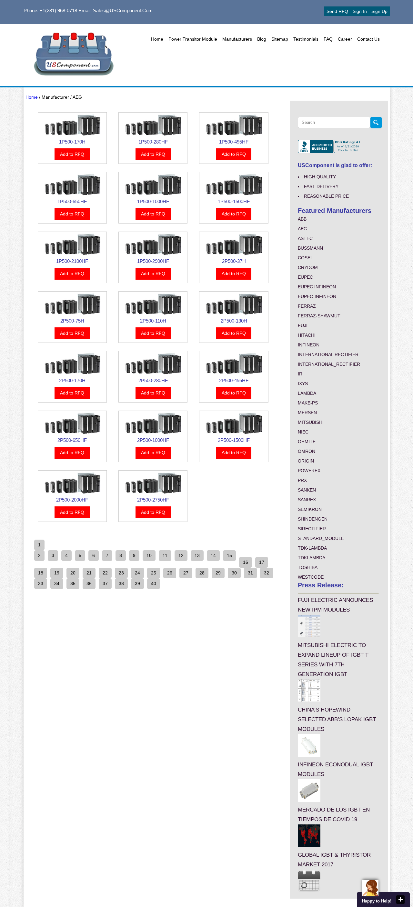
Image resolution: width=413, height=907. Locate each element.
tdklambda (311, 557)
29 (218, 572)
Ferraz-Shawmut (319, 315)
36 (89, 583)
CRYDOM (308, 267)
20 (73, 572)
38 (121, 583)
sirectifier (312, 528)
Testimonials (305, 39)
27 (185, 572)
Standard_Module (321, 538)
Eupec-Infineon (317, 296)
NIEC (303, 431)
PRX (302, 480)
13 (197, 555)
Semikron (310, 509)
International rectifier (328, 354)
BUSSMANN (310, 248)
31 (250, 572)
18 (40, 572)
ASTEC (305, 238)
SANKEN (307, 490)
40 (153, 583)
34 (56, 583)
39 (137, 583)
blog (261, 39)
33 (40, 583)
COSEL (305, 257)
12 (181, 555)
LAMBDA (307, 393)
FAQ (328, 39)
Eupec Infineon (317, 286)
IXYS (303, 383)
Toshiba (307, 567)
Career (345, 39)
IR (300, 373)
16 (245, 562)
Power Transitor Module (192, 39)
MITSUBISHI (311, 422)
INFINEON (308, 344)
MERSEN (307, 412)
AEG (302, 228)
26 (169, 572)
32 (266, 572)
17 (261, 562)
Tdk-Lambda (312, 548)
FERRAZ (307, 306)
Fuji (302, 325)
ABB (302, 219)
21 (89, 572)
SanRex (307, 499)
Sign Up (379, 11)
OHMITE (307, 441)
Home (157, 39)
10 (149, 555)
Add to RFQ (72, 154)
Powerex (309, 470)
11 (165, 555)
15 (229, 555)
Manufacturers (237, 39)
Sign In (360, 11)
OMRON (306, 451)
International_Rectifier (329, 364)
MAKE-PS (308, 402)
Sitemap (279, 39)
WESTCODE (311, 577)
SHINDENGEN (312, 519)
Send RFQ (337, 11)
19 (56, 572)
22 (105, 572)
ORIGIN (306, 460)
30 (234, 572)
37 (105, 583)
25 (153, 572)
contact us (368, 39)
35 (73, 583)
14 (213, 555)
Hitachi (307, 335)
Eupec (305, 277)
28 (202, 572)
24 (137, 572)
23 (121, 572)
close (400, 899)
